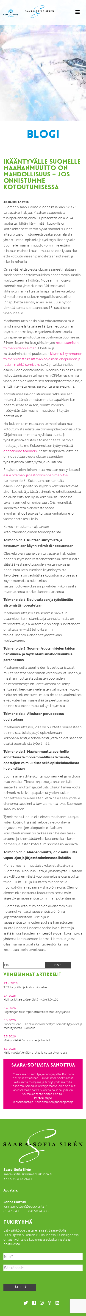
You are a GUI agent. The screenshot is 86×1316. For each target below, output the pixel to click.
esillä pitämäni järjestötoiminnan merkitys (35, 475)
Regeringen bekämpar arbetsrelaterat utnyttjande (36, 1012)
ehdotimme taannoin (20, 451)
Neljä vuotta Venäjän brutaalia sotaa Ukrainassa (35, 1052)
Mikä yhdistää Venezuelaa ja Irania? (26, 1040)
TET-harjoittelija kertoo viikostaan (26, 987)
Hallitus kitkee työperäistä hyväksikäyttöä (30, 999)
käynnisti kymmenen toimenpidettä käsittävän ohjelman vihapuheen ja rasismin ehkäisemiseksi (42, 359)
